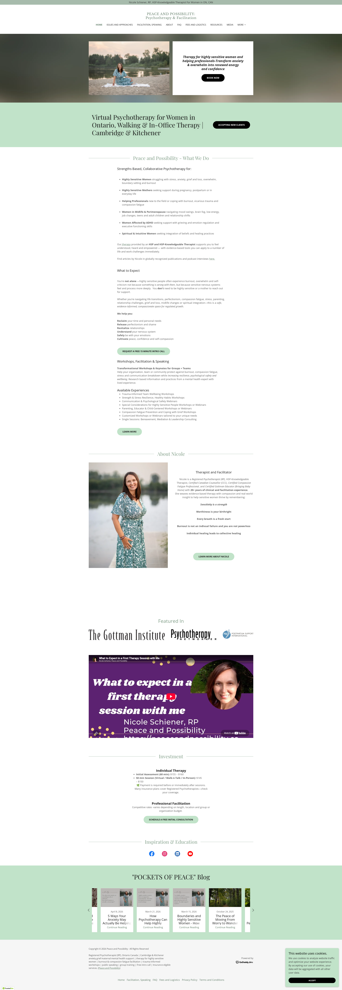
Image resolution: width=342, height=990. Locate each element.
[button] (242, 24)
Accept (312, 980)
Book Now (213, 77)
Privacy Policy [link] (189, 979)
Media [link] (230, 24)
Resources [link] (216, 24)
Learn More (130, 431)
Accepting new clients (231, 124)
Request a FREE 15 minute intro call (144, 351)
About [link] (169, 24)
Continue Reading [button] (117, 927)
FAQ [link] (179, 24)
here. (212, 258)
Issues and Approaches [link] (120, 24)
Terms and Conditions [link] (211, 979)
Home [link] (99, 24)
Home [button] (121, 979)
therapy (126, 244)
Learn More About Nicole (214, 556)
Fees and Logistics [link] (196, 24)
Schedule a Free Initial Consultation (171, 819)
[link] (171, 18)
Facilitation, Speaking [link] (149, 24)
